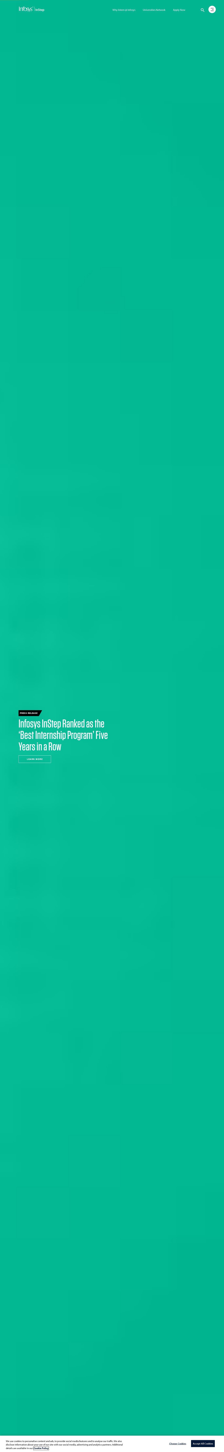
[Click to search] (202, 10)
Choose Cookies (177, 1443)
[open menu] (212, 10)
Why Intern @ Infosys (123, 9)
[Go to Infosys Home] (31, 10)
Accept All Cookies (203, 1443)
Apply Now (179, 9)
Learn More (35, 759)
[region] (112, 1444)
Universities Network (154, 9)
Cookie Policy (41, 1448)
